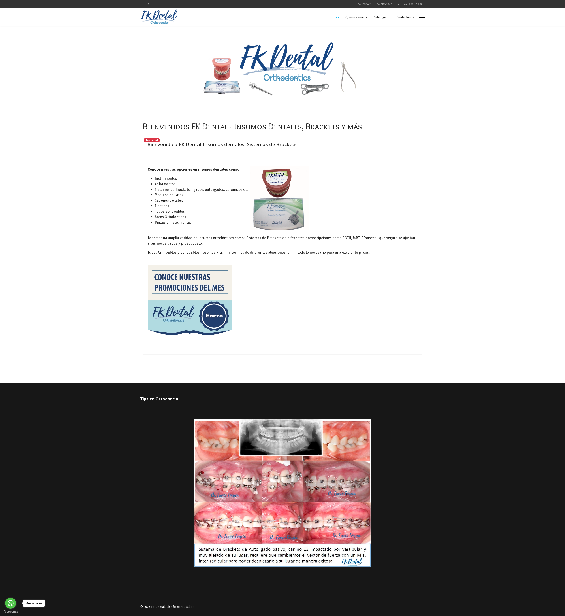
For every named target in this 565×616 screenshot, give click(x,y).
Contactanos (405, 17)
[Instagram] (169, 4)
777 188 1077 (384, 4)
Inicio (335, 17)
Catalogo (380, 17)
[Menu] (422, 17)
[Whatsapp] (176, 4)
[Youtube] (155, 4)
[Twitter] (148, 4)
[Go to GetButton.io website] (11, 611)
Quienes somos (356, 17)
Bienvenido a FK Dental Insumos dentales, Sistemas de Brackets (222, 144)
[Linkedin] (162, 4)
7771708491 (364, 4)
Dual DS (188, 607)
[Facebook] (141, 4)
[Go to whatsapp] (10, 603)
